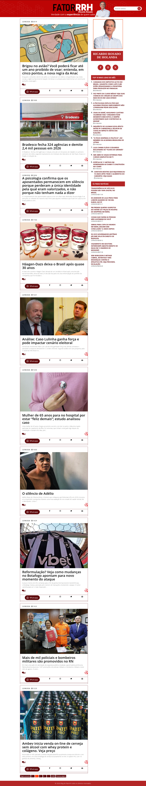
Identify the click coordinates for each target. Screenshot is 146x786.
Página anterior (25, 776)
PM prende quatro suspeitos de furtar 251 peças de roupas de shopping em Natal (104, 209)
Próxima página (61, 776)
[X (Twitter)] (115, 67)
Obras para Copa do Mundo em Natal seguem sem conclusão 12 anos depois (103, 227)
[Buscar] (139, 8)
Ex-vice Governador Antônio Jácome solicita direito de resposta (104, 236)
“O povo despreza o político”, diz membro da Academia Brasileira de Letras (108, 140)
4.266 (53, 776)
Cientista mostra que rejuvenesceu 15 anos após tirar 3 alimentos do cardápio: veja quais (109, 174)
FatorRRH (73, 8)
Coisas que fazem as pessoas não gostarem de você (103, 218)
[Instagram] (108, 67)
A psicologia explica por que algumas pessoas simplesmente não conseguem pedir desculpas (108, 105)
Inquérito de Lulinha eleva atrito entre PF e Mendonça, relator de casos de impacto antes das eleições (108, 129)
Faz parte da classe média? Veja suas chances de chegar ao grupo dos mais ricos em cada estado (109, 96)
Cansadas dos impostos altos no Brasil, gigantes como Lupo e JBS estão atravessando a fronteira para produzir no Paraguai (107, 85)
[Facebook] (100, 67)
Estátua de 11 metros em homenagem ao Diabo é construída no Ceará (108, 164)
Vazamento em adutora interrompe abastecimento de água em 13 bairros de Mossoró (104, 247)
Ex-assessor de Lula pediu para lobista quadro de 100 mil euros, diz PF (104, 200)
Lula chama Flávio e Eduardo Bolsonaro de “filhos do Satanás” (108, 148)
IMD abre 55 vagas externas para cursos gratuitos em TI (107, 156)
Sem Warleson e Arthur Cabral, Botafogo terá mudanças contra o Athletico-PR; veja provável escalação (103, 259)
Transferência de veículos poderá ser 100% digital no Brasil (103, 190)
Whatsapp (34, 92)
